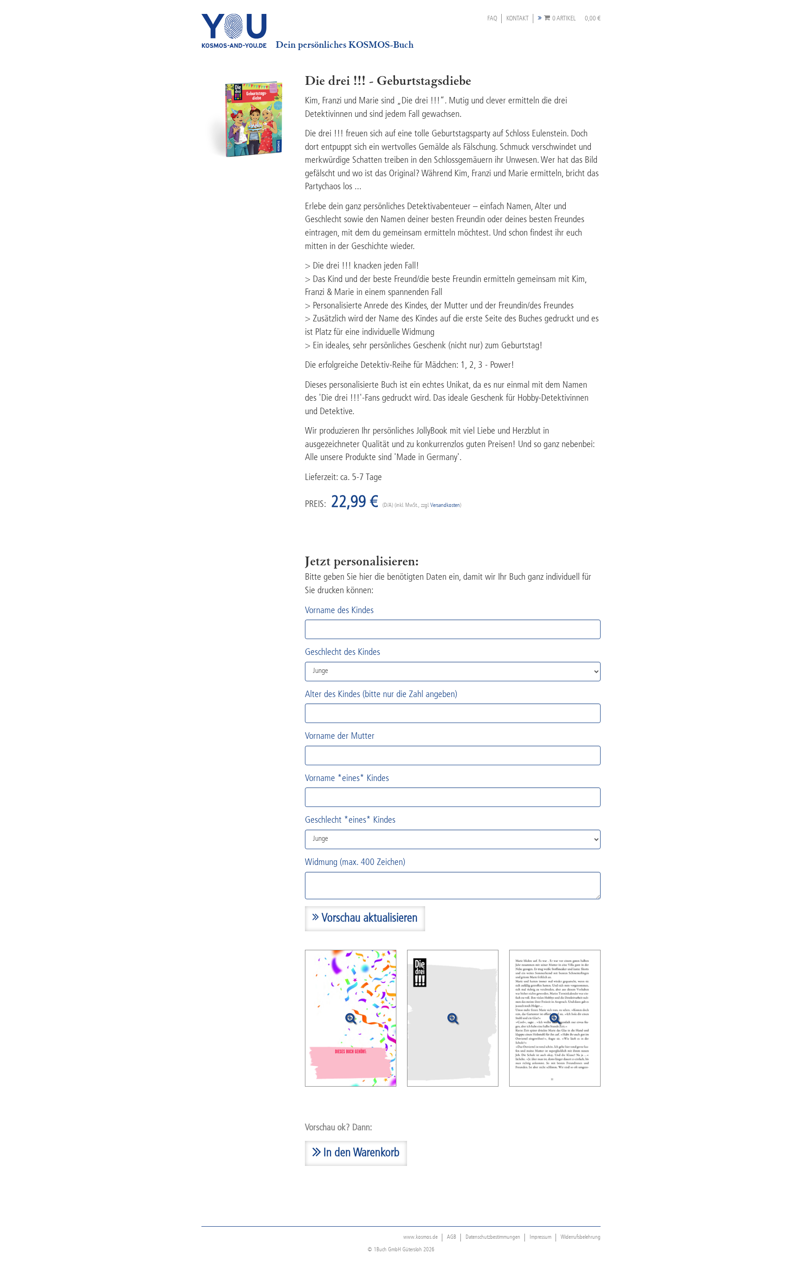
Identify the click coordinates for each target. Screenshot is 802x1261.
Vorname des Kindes (339, 610)
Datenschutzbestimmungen (493, 1237)
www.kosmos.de (420, 1237)
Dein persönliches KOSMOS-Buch (345, 44)
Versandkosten (445, 505)
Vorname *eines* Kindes (347, 778)
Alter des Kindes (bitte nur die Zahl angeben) (381, 694)
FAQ (492, 18)
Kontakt (517, 18)
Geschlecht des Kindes (342, 652)
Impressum (540, 1237)
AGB (451, 1237)
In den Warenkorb (360, 1153)
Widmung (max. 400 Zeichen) (355, 862)
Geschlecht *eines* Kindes (350, 820)
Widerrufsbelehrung (581, 1237)
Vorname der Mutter (340, 736)
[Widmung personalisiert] (452, 1018)
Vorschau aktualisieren (368, 918)
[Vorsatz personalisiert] (350, 1018)
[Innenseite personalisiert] (555, 1018)
